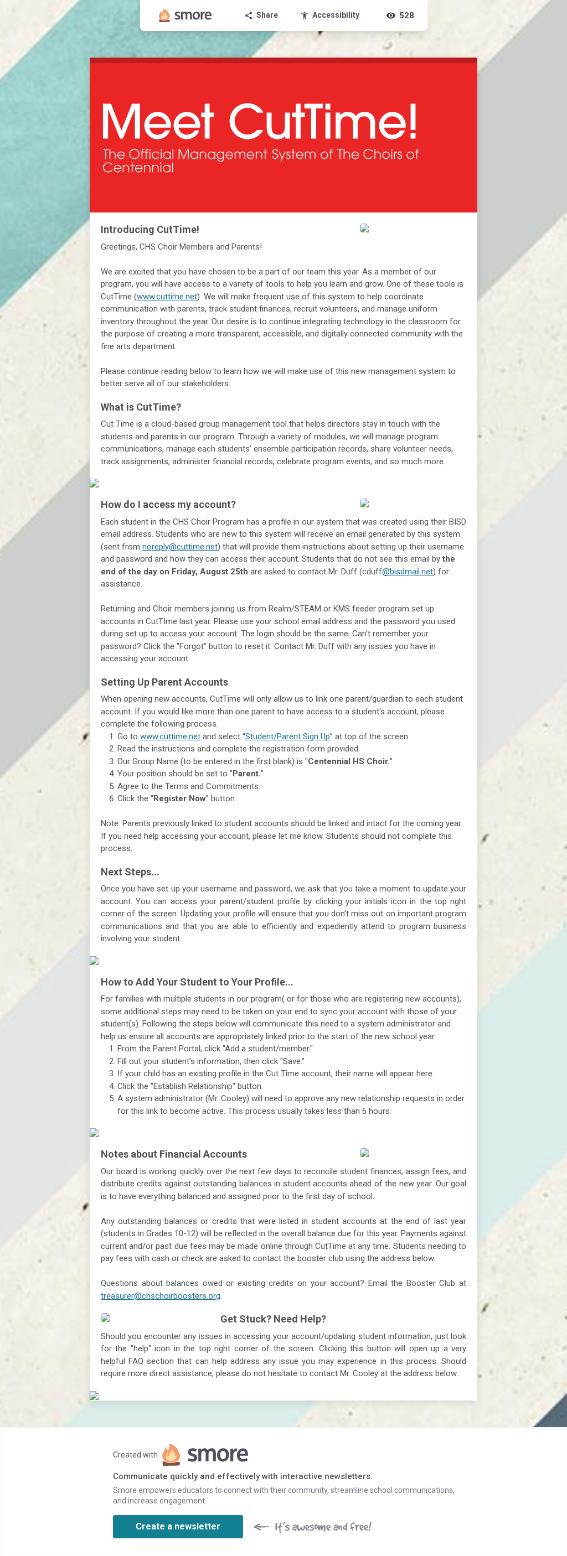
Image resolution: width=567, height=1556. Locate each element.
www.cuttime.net (167, 297)
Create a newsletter (178, 1526)
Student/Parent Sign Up (287, 736)
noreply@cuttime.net (180, 547)
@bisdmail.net (407, 572)
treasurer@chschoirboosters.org (160, 1296)
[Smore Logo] (185, 15)
